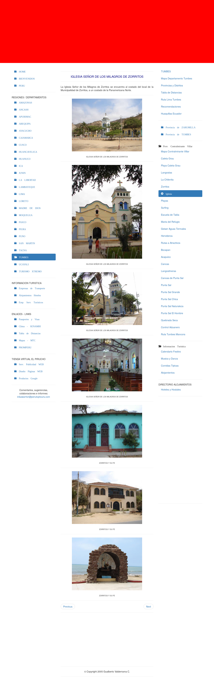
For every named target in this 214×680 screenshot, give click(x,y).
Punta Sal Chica (169, 299)
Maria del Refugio (170, 221)
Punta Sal (166, 285)
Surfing (165, 207)
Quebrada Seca (169, 320)
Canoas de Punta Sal (172, 278)
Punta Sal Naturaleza (172, 306)
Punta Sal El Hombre (172, 313)
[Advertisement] (107, 31)
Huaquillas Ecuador (171, 113)
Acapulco (166, 257)
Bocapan (165, 250)
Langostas (166, 172)
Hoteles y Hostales (171, 389)
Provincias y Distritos (172, 85)
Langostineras (168, 271)
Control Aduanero (170, 327)
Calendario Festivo (171, 351)
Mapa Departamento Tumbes (176, 78)
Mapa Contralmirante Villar (175, 151)
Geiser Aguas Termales (173, 228)
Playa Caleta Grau (170, 165)
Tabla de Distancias (171, 92)
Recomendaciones (171, 106)
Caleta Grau (167, 158)
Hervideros (167, 235)
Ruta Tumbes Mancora (173, 334)
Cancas (165, 264)
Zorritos (165, 186)
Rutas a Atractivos (170, 242)
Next (148, 606)
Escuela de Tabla (170, 214)
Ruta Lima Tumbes (171, 99)
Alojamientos (168, 372)
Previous (67, 606)
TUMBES (166, 71)
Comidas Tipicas (170, 365)
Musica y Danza (169, 358)
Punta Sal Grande (170, 292)
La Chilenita (167, 179)
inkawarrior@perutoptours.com (33, 396)
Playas (164, 200)
